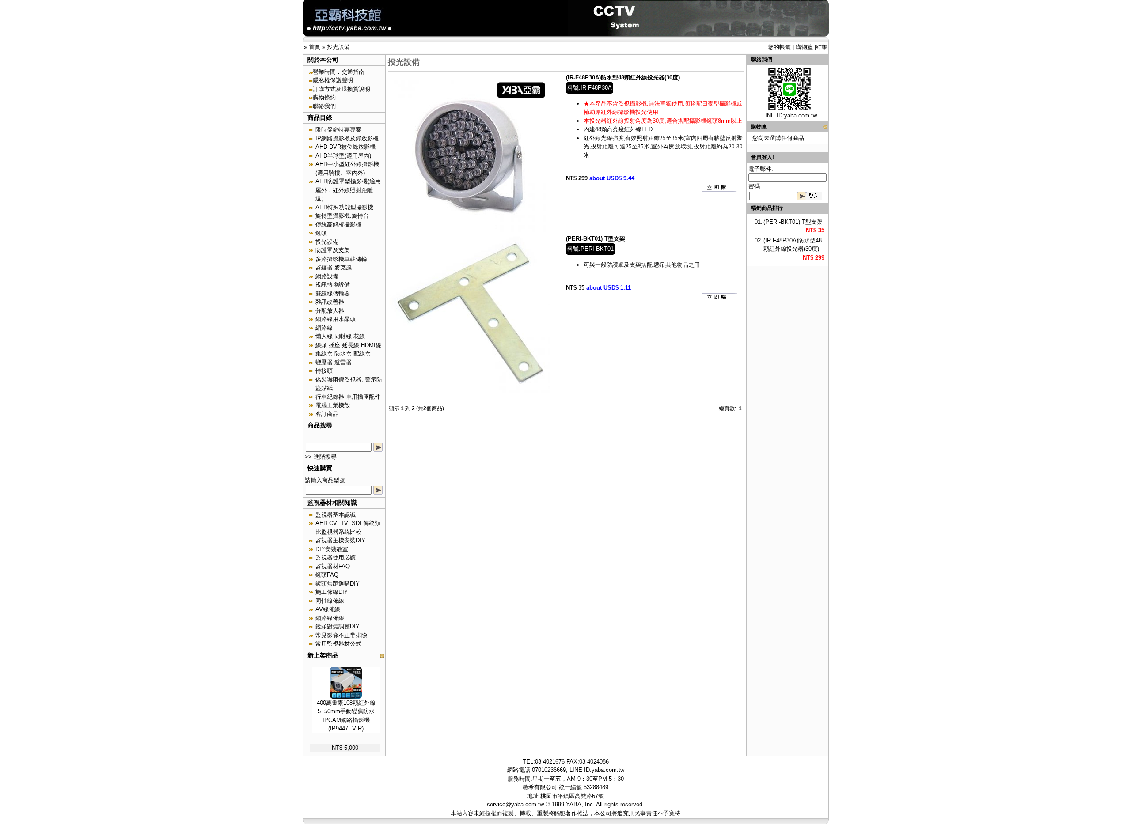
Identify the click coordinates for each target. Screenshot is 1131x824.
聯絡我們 (324, 106)
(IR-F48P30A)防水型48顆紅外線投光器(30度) (623, 77)
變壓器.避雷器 (333, 362)
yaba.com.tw (800, 115)
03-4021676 (550, 761)
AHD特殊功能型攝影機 (344, 207)
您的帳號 (779, 47)
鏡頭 (321, 233)
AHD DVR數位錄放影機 (345, 147)
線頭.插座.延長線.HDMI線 (348, 345)
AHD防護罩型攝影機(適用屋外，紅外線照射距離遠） (348, 190)
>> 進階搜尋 (321, 457)
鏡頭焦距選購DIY (337, 583)
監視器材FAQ (332, 566)
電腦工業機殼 (332, 405)
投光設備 (338, 47)
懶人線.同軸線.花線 (340, 336)
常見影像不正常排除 (341, 635)
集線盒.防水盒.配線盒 (343, 353)
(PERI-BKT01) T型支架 (595, 238)
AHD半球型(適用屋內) (343, 155)
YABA (573, 804)
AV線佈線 (327, 609)
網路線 (324, 328)
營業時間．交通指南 (338, 71)
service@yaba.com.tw (515, 804)
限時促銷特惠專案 (338, 129)
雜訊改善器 (329, 302)
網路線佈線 (329, 618)
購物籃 (804, 47)
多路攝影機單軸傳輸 (341, 259)
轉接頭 (324, 370)
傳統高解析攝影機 (338, 224)
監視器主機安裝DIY (340, 540)
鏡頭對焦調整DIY (337, 626)
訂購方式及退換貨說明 (341, 89)
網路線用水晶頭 (335, 319)
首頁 (314, 47)
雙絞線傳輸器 (332, 293)
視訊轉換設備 (332, 284)
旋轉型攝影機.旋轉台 (342, 215)
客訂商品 (326, 414)
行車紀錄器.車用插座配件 (347, 396)
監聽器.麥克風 (333, 267)
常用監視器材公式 (338, 643)
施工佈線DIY (331, 592)
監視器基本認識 (335, 514)
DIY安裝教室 (331, 549)
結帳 (821, 47)
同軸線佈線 (329, 600)
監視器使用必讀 (335, 557)
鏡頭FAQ (326, 574)
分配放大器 (329, 310)
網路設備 (326, 276)
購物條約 (324, 97)
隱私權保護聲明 (333, 80)
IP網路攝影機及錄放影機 (347, 138)
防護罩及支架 (332, 250)
